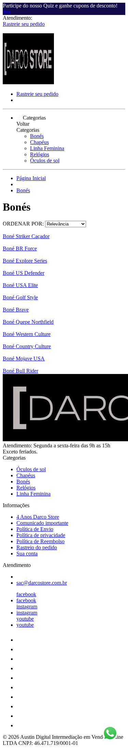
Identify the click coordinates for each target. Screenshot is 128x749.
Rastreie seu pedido (24, 24)
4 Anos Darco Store (37, 517)
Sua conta (27, 553)
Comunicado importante (42, 523)
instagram (26, 606)
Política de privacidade (40, 535)
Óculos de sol (44, 160)
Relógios (39, 154)
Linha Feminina (47, 148)
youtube (25, 619)
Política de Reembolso (40, 541)
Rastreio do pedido (36, 547)
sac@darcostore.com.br (41, 583)
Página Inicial (31, 178)
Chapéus (39, 142)
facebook (26, 594)
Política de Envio (34, 529)
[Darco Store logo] (28, 82)
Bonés (37, 136)
